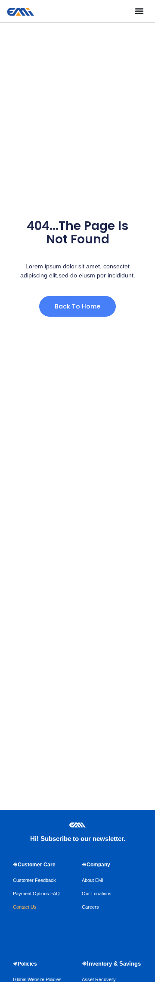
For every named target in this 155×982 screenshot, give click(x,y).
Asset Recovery (99, 979)
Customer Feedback (34, 880)
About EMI (92, 880)
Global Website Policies (37, 979)
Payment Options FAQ (36, 893)
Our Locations (97, 893)
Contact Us (25, 907)
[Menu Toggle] (139, 11)
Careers (90, 907)
